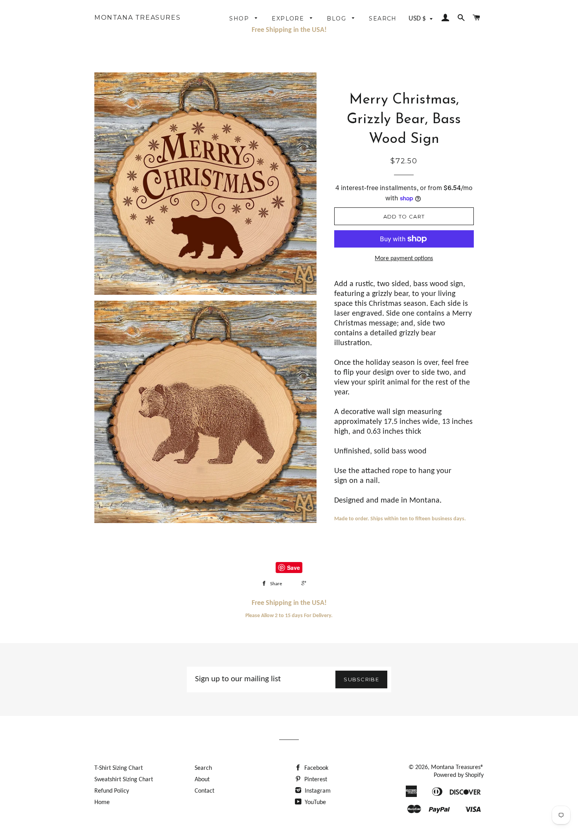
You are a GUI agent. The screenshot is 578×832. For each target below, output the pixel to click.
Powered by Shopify (459, 775)
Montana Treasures (137, 18)
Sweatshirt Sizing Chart (123, 780)
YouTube (314, 802)
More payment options (404, 258)
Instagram (317, 791)
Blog (337, 18)
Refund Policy (111, 791)
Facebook (315, 768)
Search (382, 18)
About (202, 780)
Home (102, 802)
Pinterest (315, 780)
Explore (289, 18)
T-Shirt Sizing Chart (118, 768)
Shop (240, 18)
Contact (204, 791)
